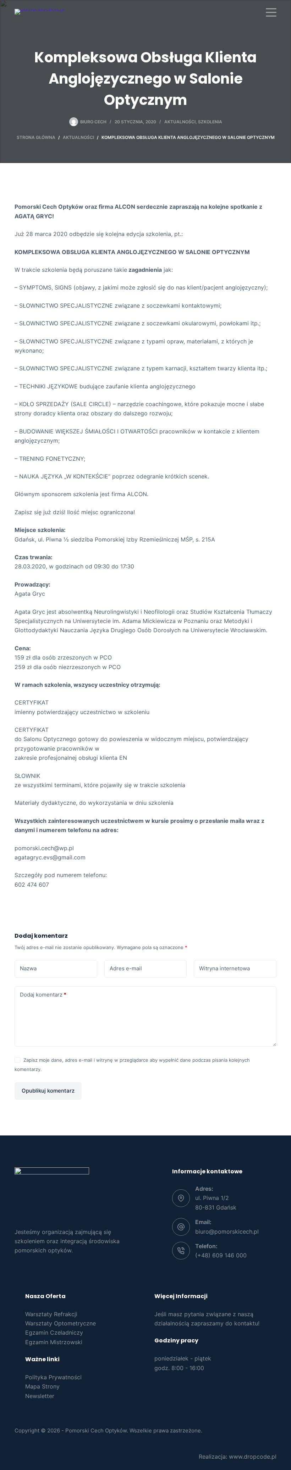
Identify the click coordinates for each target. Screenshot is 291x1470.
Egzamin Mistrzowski (53, 1342)
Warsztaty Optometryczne (60, 1323)
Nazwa (28, 968)
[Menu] (271, 12)
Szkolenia (210, 121)
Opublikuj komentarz (48, 1090)
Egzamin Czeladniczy (54, 1332)
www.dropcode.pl (252, 1456)
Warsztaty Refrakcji (51, 1314)
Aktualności (180, 121)
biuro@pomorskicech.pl (227, 1231)
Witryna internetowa (224, 968)
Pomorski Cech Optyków (96, 1430)
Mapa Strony (42, 1386)
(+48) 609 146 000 (221, 1255)
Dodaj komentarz (43, 994)
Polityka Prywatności (53, 1377)
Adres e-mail (126, 968)
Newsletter (39, 1395)
